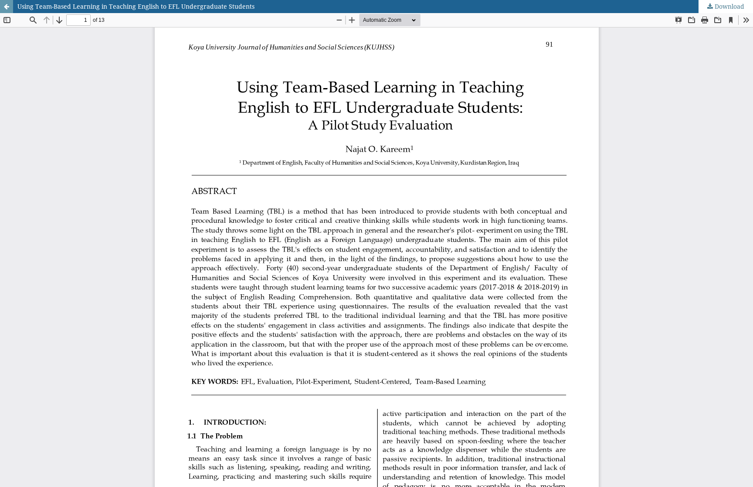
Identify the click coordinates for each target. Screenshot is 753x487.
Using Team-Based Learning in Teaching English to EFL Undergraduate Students (135, 6)
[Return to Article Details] (6, 6)
